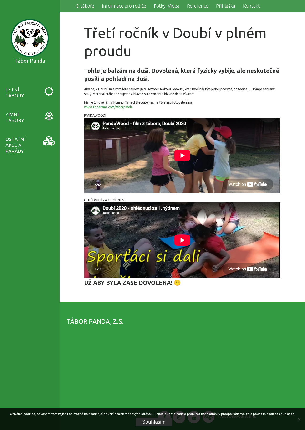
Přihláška (225, 6)
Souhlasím (153, 422)
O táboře (85, 6)
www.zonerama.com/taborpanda (108, 107)
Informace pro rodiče (124, 6)
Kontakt (251, 6)
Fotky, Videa (166, 6)
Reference (197, 6)
